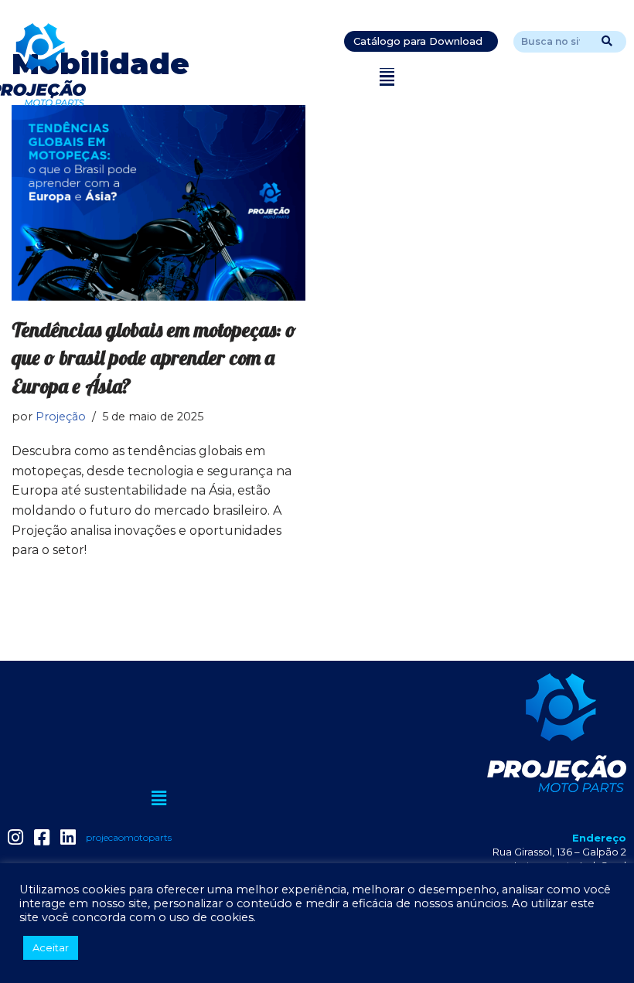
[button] (387, 77)
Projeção (61, 416)
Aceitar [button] (50, 947)
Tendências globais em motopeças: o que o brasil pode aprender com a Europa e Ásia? (154, 358)
